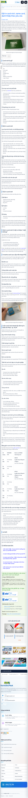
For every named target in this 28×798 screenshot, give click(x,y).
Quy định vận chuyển (7, 747)
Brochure (3, 767)
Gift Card (3, 773)
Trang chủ (3, 6)
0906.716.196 (9, 784)
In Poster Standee (18, 779)
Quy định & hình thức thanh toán (9, 744)
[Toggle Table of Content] (8, 56)
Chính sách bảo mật (7, 750)
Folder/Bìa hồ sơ (18, 770)
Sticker (16, 773)
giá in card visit (16, 447)
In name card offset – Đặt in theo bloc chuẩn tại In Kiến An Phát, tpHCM (14, 557)
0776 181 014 (7, 608)
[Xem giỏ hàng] (22, 2)
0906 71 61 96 (7, 606)
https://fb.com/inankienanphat (14, 613)
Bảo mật (11, 795)
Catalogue (17, 767)
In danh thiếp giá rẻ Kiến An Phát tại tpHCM (14, 553)
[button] (1, 67)
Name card (3, 764)
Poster (2, 779)
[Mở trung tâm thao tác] (25, 2)
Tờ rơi (16, 764)
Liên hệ (7, 795)
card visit (9, 90)
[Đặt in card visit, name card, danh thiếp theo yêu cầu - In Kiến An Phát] (14, 650)
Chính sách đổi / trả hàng (8, 753)
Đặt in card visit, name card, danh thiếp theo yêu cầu (13, 14)
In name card (7, 6)
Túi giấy (2, 770)
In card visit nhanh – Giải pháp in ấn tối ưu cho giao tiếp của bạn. (13, 562)
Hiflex (2, 776)
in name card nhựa (16, 293)
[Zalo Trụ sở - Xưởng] (2, 704)
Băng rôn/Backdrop (18, 776)
